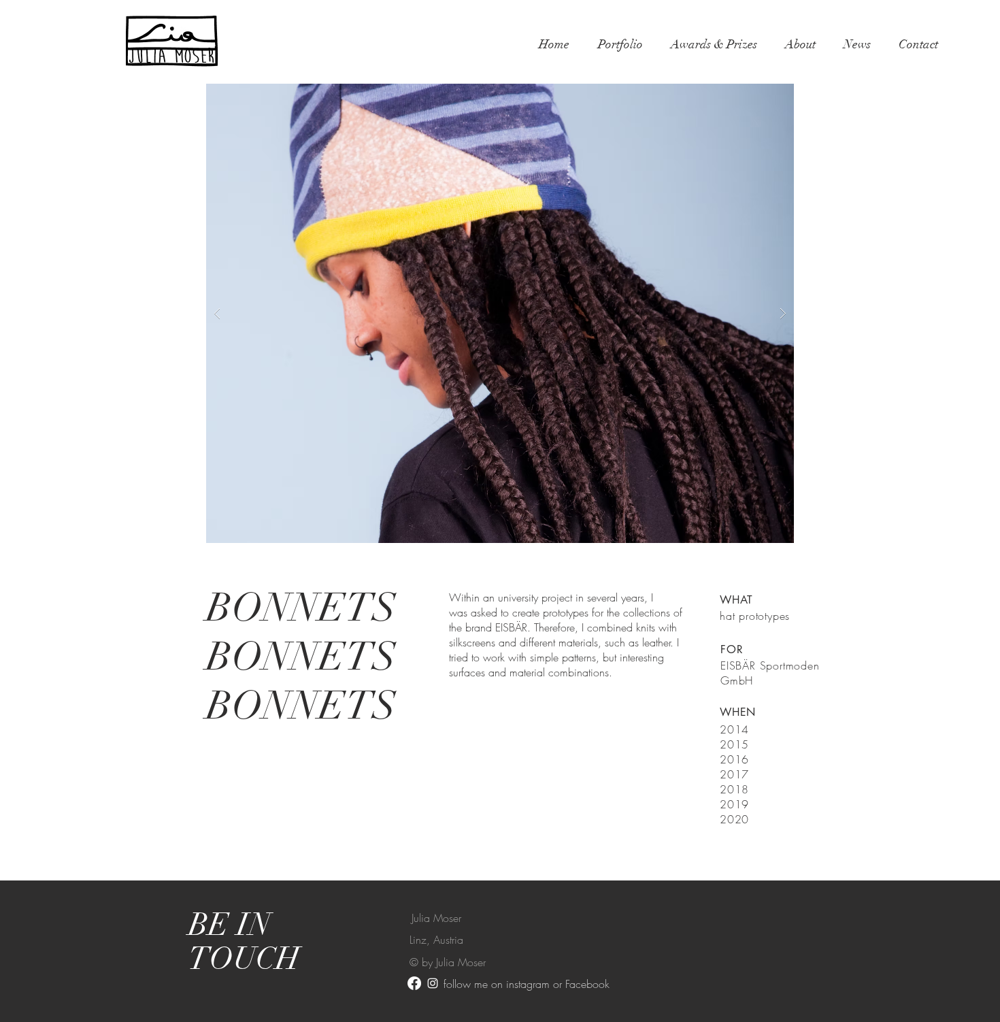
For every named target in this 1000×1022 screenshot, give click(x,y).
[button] (500, 313)
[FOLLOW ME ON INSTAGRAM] (432, 983)
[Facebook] (414, 983)
